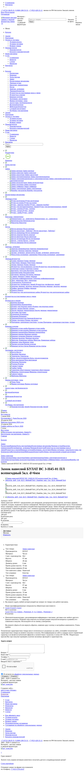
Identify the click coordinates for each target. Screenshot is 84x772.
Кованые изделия (16, 97)
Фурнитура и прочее (17, 95)
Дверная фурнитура (17, 91)
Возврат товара (15, 46)
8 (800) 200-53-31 (21, 10)
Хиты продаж (15, 77)
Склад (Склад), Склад (13, 608)
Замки (12, 79)
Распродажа (14, 73)
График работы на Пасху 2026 (12, 426)
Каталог (8, 32)
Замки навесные (29, 549)
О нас (7, 56)
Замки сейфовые (49, 460)
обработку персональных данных (26, 674)
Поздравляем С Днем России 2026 (13, 418)
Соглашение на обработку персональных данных (23, 725)
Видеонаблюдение (16, 105)
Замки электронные (62, 460)
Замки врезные (6, 458)
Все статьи (5, 430)
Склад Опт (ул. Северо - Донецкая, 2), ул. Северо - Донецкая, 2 (28, 612)
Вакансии (13, 63)
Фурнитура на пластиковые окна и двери (25, 93)
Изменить (6, 535)
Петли (12, 87)
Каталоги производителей (19, 52)
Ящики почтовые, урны (18, 101)
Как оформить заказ (12, 715)
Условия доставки (16, 44)
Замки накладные (18, 458)
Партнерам (9, 38)
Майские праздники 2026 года (12, 422)
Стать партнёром (7, 763)
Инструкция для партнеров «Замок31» (15, 434)
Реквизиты (9, 706)
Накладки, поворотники (19, 85)
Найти (8, 146)
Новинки (13, 75)
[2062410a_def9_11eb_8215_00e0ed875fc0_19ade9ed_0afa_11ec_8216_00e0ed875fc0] (36, 497)
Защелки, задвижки (17, 89)
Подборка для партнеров (19, 111)
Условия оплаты (16, 42)
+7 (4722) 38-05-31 (8, 10)
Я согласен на (21, 674)
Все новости (5, 414)
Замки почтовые (37, 460)
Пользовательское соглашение (16, 723)
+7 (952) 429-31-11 (36, 10)
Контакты (9, 65)
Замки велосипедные (23, 460)
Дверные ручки (15, 83)
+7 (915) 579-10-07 (17, 769)
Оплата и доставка (12, 40)
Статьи (12, 61)
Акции (7, 36)
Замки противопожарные (34, 458)
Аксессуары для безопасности (21, 103)
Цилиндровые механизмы (19, 81)
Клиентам (4, 694)
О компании (14, 58)
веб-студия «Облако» (9, 690)
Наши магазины (11, 54)
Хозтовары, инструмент (18, 99)
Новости (13, 60)
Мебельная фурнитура (18, 107)
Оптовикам (5, 14)
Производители (11, 48)
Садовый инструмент (18, 109)
